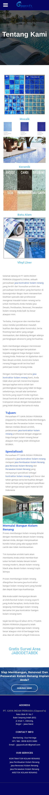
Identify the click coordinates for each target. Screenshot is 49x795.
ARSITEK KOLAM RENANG (24, 772)
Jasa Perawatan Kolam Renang (24, 769)
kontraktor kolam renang (17, 476)
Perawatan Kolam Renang (17, 469)
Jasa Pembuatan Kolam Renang (29, 462)
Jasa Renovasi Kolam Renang (19, 465)
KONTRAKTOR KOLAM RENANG (24, 758)
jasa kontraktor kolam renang (29, 282)
